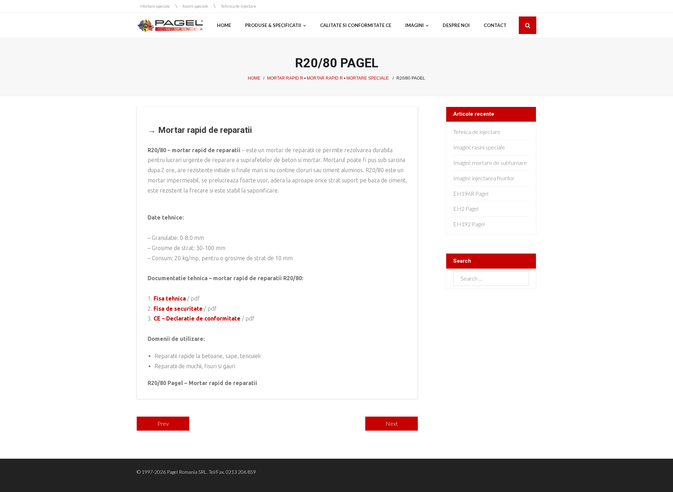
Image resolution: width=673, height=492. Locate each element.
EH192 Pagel (469, 224)
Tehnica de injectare (238, 6)
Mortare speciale (155, 6)
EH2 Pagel (465, 208)
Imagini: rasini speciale (479, 147)
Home (254, 78)
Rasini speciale (195, 6)
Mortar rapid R (285, 78)
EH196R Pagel (470, 193)
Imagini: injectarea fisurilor (484, 178)
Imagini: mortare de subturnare (490, 162)
